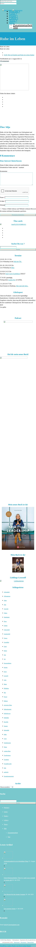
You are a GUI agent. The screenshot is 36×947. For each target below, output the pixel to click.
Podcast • (7, 807)
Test (9, 837)
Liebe (5, 680)
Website (2, 205)
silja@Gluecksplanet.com (11, 924)
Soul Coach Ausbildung (12, 274)
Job (4, 659)
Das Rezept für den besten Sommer (14, 894)
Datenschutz (30, 942)
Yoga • (6, 824)
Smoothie (6, 722)
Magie (5, 684)
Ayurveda (6, 609)
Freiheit (5, 625)
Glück (5, 646)
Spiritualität (6, 730)
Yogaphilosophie (8, 763)
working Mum (7, 751)
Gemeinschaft (7, 634)
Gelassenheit (7, 629)
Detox (5, 621)
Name (2, 197)
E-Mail (2, 201)
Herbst (5, 650)
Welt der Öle (17, 261)
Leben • (6, 820)
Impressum (16, 942)
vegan (5, 738)
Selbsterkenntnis (7, 709)
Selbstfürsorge (7, 713)
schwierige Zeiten (8, 705)
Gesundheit (6, 642)
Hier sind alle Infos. (22, 286)
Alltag (5, 600)
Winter (5, 747)
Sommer (6, 726)
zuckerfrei (6, 772)
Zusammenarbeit (13, 833)
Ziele (5, 768)
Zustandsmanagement (9, 776)
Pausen (5, 696)
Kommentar (3, 171)
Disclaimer (23, 942)
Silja (5, 828)
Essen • (6, 816)
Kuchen (5, 667)
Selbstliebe (6, 717)
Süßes (5, 734)
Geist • (6, 812)
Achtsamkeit (7, 592)
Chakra (5, 613)
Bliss (12, 267)
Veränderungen (7, 743)
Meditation (6, 688)
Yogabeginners (7, 755)
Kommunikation (7, 663)
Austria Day (12, 280)
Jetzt (5, 655)
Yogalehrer (6, 759)
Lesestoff (6, 676)
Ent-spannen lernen (10, 909)
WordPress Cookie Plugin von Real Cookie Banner (15, 946)
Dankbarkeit (6, 617)
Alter (5, 604)
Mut (5, 692)
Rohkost (6, 701)
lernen (5, 671)
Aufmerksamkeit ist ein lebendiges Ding (16, 861)
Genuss (5, 638)
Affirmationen (7, 596)
